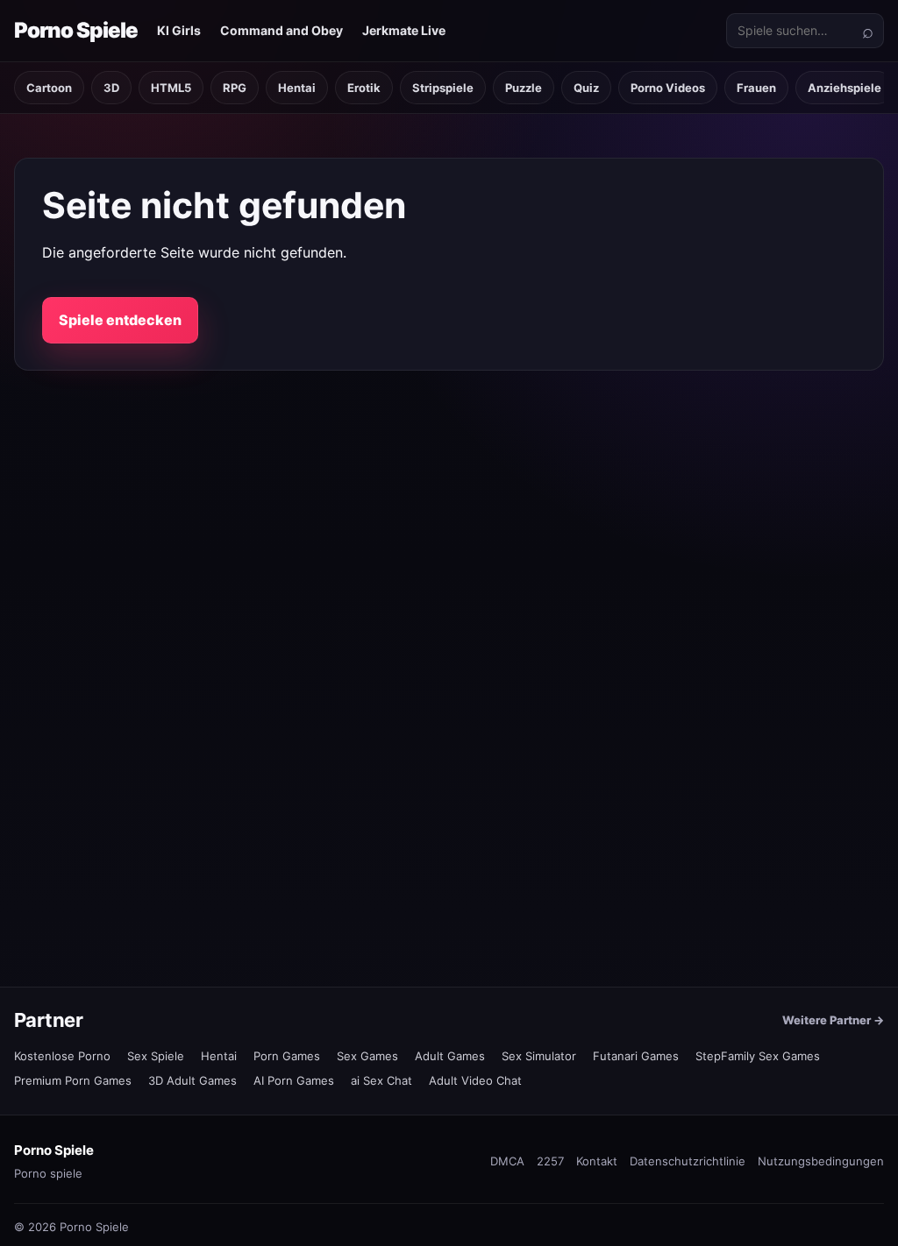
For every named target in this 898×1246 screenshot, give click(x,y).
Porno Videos (668, 88)
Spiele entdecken (120, 320)
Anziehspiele (844, 88)
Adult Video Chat (475, 1080)
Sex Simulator (539, 1056)
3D (111, 88)
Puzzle (523, 88)
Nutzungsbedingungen (821, 1161)
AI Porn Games (293, 1080)
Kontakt (596, 1161)
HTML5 (171, 88)
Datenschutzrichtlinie (687, 1161)
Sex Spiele (155, 1056)
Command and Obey (281, 30)
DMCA (507, 1161)
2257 (550, 1161)
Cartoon (49, 88)
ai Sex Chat (381, 1080)
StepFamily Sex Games (757, 1056)
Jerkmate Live (403, 30)
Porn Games (286, 1056)
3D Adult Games (192, 1080)
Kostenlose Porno (62, 1056)
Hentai (297, 88)
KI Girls (179, 30)
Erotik (364, 88)
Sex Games (367, 1056)
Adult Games (450, 1056)
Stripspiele (443, 88)
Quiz (586, 88)
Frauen (756, 88)
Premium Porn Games (73, 1080)
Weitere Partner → (833, 1020)
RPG (234, 88)
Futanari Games (636, 1056)
